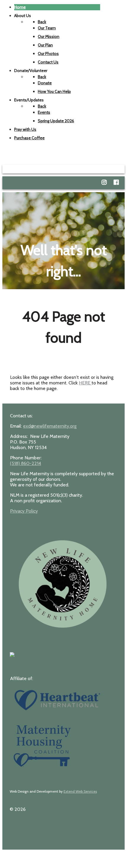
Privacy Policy (24, 511)
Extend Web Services (80, 791)
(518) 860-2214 (25, 463)
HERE (85, 383)
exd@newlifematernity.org (49, 426)
